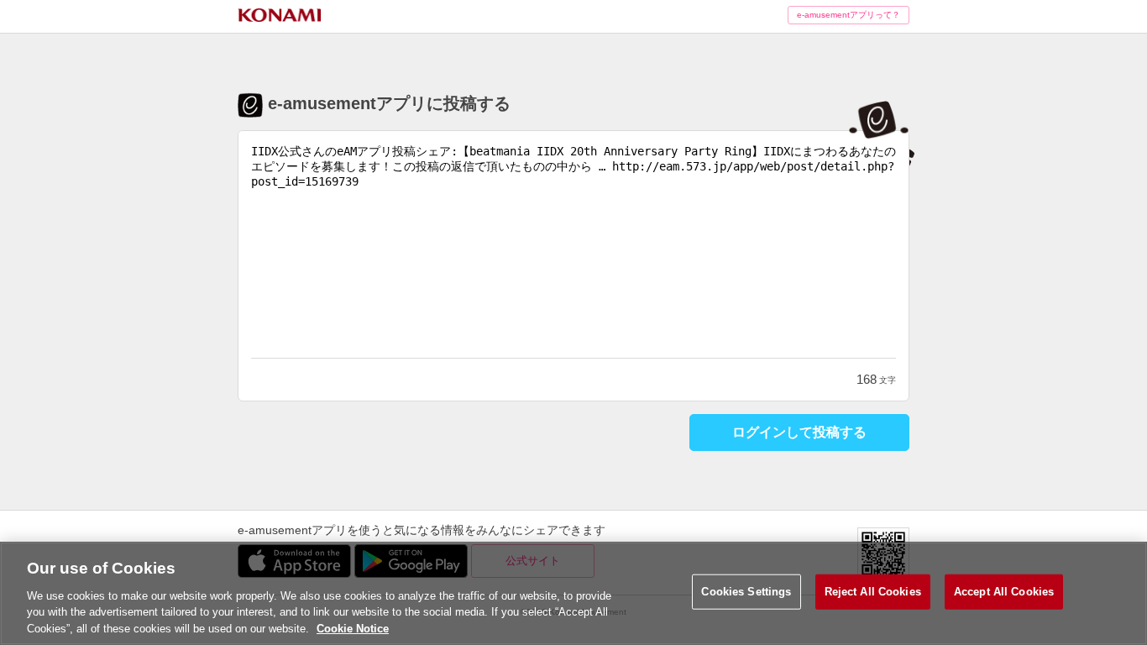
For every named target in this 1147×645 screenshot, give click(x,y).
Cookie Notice (353, 627)
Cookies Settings (746, 591)
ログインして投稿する (799, 432)
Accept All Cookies (1004, 591)
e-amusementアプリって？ (848, 14)
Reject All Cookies (873, 591)
